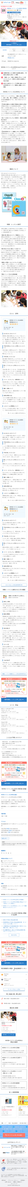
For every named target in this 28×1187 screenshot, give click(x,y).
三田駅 (9, 832)
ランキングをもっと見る (14, 989)
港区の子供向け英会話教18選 (10, 920)
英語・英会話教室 (13, 1123)
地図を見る (11, 58)
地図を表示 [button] (4, 838)
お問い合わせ (8, 1182)
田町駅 (8, 828)
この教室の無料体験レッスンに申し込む (14, 43)
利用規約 (23, 1180)
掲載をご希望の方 (17, 1182)
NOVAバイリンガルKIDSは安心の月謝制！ (13, 899)
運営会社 (4, 1180)
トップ (4, 1123)
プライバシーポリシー (13, 1180)
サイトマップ (14, 1183)
